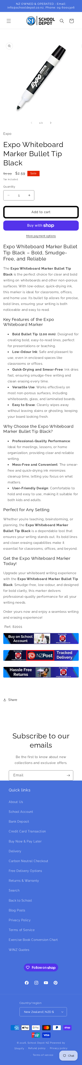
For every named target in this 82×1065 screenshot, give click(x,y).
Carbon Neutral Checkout (28, 861)
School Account (21, 811)
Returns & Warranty (24, 880)
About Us (16, 802)
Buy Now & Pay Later (25, 841)
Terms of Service (22, 930)
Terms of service (43, 1055)
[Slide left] (31, 123)
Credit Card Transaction (27, 831)
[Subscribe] (68, 775)
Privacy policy (59, 1048)
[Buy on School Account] (41, 644)
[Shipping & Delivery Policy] (41, 661)
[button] (9, 21)
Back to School (20, 900)
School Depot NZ (38, 1042)
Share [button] (12, 700)
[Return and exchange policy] (41, 677)
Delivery (15, 851)
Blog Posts (17, 910)
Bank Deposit (19, 821)
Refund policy (37, 1048)
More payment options (41, 236)
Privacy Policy (20, 920)
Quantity (9, 186)
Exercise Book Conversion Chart (33, 940)
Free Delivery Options (25, 871)
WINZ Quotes (19, 950)
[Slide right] (51, 123)
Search (14, 890)
